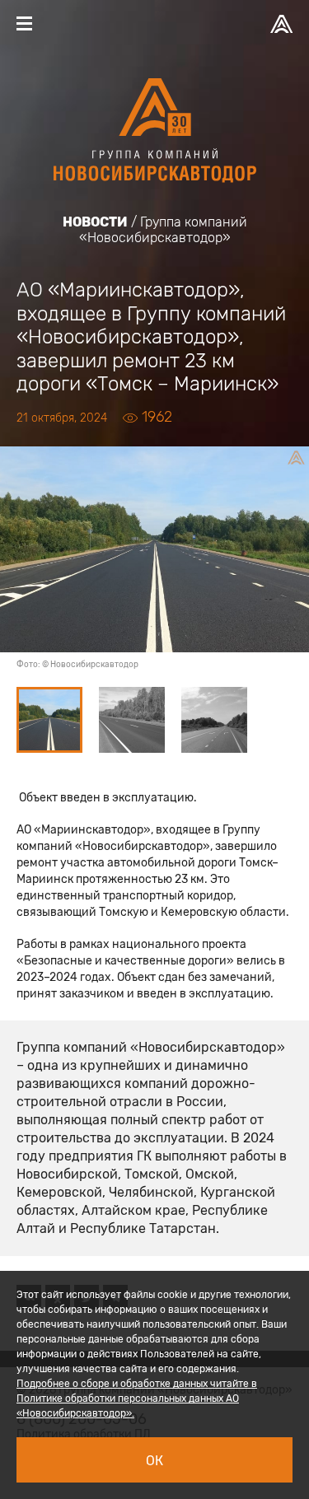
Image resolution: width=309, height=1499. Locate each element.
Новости (95, 222)
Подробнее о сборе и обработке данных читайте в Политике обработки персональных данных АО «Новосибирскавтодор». (136, 1398)
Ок (154, 1461)
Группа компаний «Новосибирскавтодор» (163, 229)
